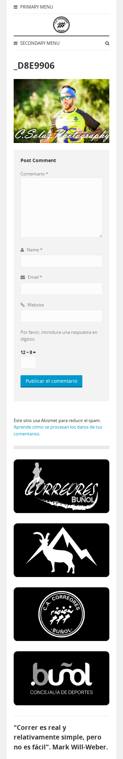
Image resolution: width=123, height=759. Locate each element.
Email (34, 277)
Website (35, 305)
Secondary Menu (39, 43)
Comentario (34, 174)
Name (34, 250)
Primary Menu (36, 7)
